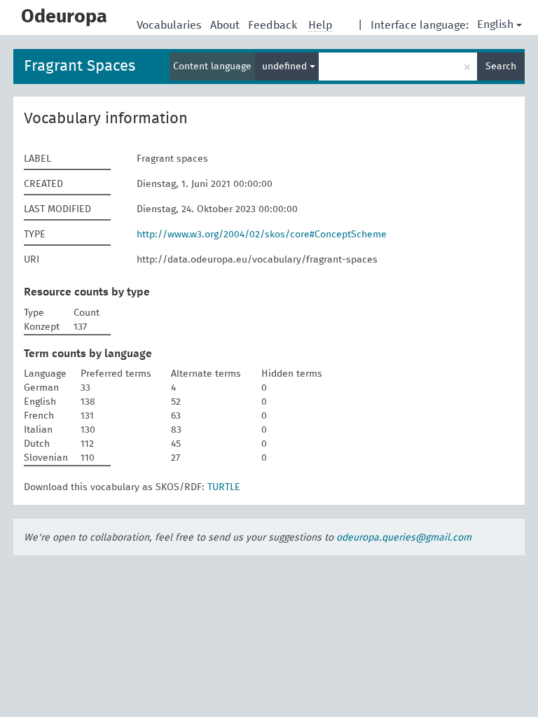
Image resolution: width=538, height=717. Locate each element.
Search (500, 66)
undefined (286, 66)
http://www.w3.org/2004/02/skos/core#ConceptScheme (262, 234)
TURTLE (223, 487)
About (226, 25)
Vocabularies (171, 25)
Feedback (274, 25)
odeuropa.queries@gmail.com (403, 538)
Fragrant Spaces (79, 66)
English (495, 24)
